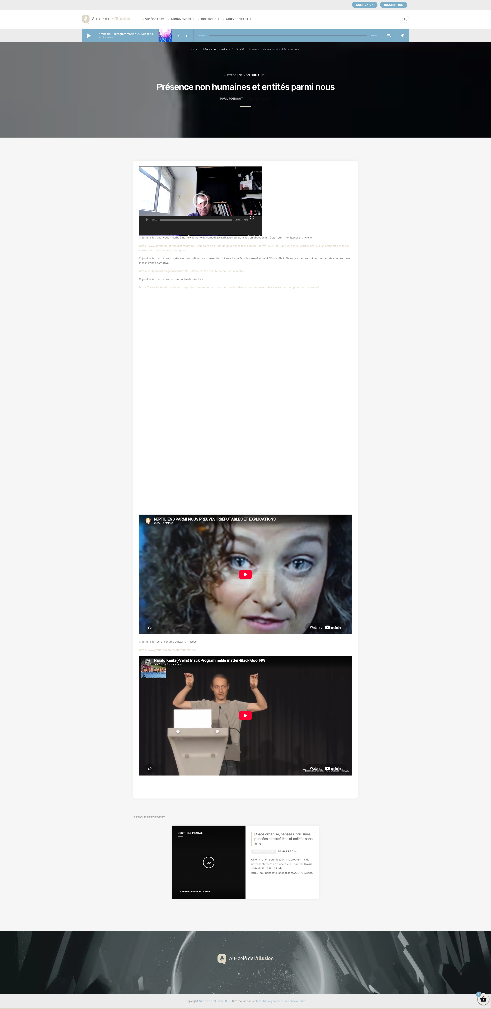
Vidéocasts (154, 19)
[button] (200, 201)
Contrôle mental (190, 833)
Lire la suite (264, 882)
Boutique (208, 19)
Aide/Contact (237, 19)
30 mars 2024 (287, 851)
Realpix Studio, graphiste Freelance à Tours (278, 1001)
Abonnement (181, 19)
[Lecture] (147, 220)
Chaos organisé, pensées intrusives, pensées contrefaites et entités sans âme (283, 839)
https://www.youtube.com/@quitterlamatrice (167, 650)
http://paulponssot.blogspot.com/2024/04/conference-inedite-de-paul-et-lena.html (191, 271)
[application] (200, 200)
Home (194, 49)
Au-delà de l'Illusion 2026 (214, 1001)
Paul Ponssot (231, 98)
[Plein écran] (252, 220)
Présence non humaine (215, 49)
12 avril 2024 (260, 98)
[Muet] (246, 220)
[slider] (196, 220)
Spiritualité (238, 49)
